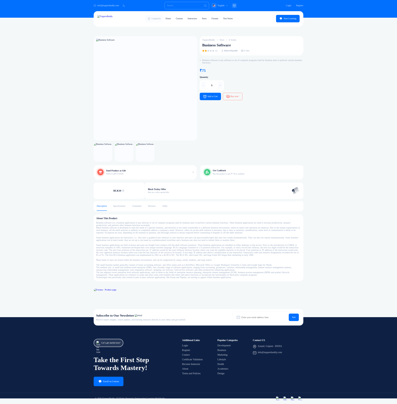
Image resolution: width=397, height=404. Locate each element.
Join (294, 317)
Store (204, 18)
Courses (179, 18)
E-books (232, 40)
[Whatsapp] (285, 398)
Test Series (228, 18)
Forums (215, 18)
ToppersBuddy (208, 40)
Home (168, 18)
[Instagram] (278, 398)
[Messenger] (293, 398)
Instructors (192, 18)
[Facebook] (300, 398)
